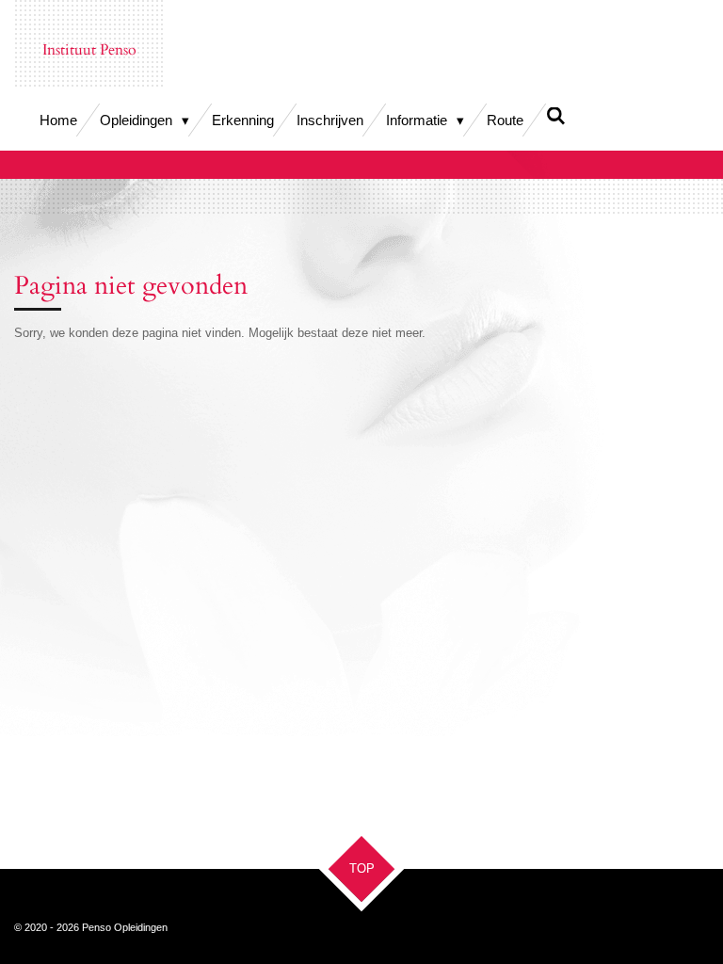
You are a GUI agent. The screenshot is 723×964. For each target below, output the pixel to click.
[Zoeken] (556, 116)
